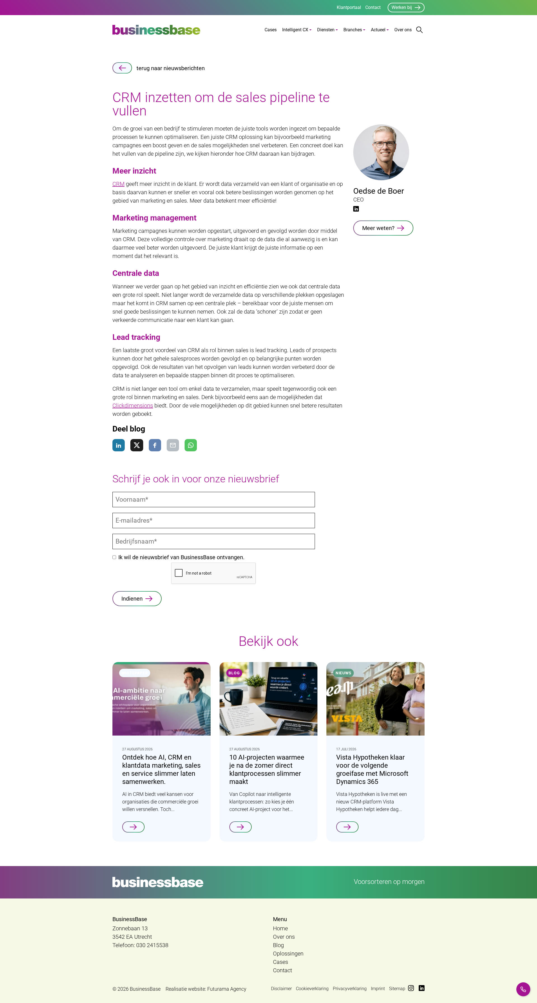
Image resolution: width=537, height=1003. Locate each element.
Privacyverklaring (350, 988)
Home (280, 928)
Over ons (403, 29)
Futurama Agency (226, 989)
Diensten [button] (326, 29)
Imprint (378, 988)
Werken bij (402, 7)
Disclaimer (281, 988)
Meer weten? (378, 228)
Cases (271, 29)
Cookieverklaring (312, 988)
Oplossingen (288, 953)
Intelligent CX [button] (295, 29)
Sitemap (397, 988)
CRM (118, 184)
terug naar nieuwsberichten (170, 68)
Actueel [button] (378, 29)
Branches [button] (352, 29)
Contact (373, 7)
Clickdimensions (132, 405)
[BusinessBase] (156, 29)
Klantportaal (349, 7)
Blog (278, 945)
